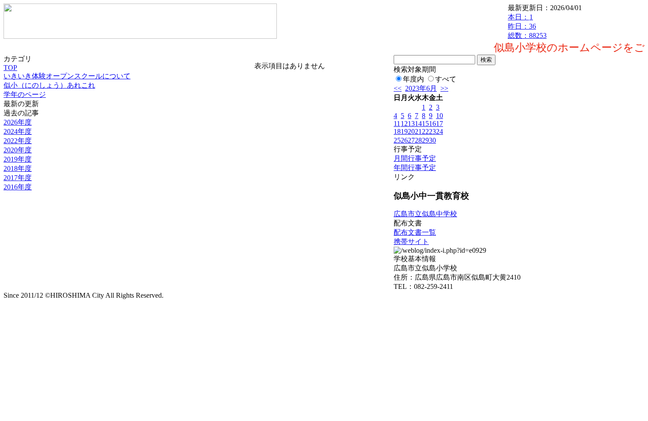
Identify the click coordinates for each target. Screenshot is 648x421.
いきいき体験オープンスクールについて (67, 76)
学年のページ (25, 94)
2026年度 (18, 122)
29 (425, 140)
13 (411, 123)
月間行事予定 (415, 158)
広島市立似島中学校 (425, 214)
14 (418, 123)
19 (404, 131)
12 (404, 123)
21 (418, 131)
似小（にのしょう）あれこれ (49, 85)
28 (418, 140)
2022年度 (18, 140)
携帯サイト (411, 241)
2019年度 (18, 159)
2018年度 (18, 168)
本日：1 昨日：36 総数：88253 (527, 26)
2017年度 (18, 177)
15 (425, 123)
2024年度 (18, 131)
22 (425, 131)
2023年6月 (421, 88)
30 (432, 140)
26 (404, 140)
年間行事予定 (415, 167)
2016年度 (18, 187)
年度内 (413, 79)
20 (411, 131)
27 (411, 140)
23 (432, 131)
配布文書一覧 (415, 232)
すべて (445, 79)
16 (432, 123)
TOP (10, 67)
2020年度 (18, 150)
